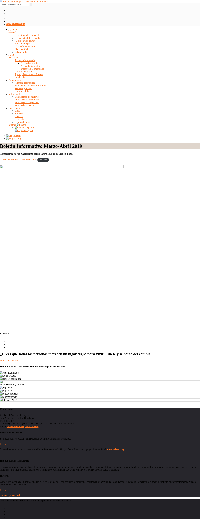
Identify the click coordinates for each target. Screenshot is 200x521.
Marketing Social (23, 88)
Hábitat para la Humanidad (28, 35)
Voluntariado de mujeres (27, 96)
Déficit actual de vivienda (27, 38)
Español (29, 127)
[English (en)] (13, 138)
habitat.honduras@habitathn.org (23, 426)
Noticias (19, 113)
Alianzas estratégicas (25, 82)
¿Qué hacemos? (13, 56)
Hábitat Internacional (25, 46)
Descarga (43, 160)
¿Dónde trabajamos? (25, 40)
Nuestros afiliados (23, 91)
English (29, 130)
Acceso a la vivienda (25, 60)
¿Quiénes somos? (13, 31)
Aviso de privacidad (10, 495)
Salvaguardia (21, 52)
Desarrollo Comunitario (32, 68)
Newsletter (20, 119)
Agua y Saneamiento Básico (29, 74)
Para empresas (15, 80)
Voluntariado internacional (28, 99)
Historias (19, 116)
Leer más (4, 444)
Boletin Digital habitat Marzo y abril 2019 (18, 160)
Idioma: (12, 124)
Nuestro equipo (22, 43)
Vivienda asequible (30, 63)
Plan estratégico (22, 49)
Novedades (14, 108)
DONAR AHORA (15, 24)
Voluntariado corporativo (27, 102)
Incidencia (20, 77)
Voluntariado (14, 94)
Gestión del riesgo (23, 71)
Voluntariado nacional (25, 105)
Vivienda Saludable (30, 66)
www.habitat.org (115, 449)
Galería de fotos (22, 122)
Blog (17, 110)
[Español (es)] (13, 135)
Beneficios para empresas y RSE (31, 85)
